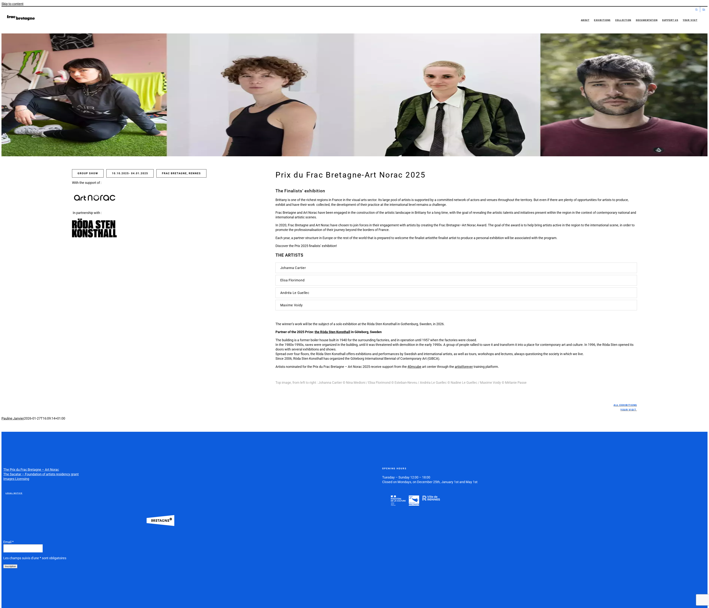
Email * (8, 542)
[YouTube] (24, 581)
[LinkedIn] (32, 581)
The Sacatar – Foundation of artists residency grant (41, 474)
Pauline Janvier (12, 418)
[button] (456, 268)
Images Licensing (16, 479)
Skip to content (12, 4)
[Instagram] (15, 581)
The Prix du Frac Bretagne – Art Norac (31, 469)
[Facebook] (6, 581)
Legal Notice (14, 493)
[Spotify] (41, 581)
